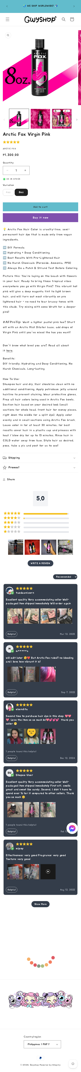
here (9, 350)
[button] (7, 19)
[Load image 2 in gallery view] (40, 119)
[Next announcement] (74, 6)
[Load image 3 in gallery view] (62, 119)
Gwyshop (34, 1065)
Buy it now (40, 217)
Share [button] (11, 479)
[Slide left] (4, 120)
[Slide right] (77, 120)
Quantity (8, 163)
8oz (21, 192)
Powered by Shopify (50, 1065)
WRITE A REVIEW (40, 563)
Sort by (47, 577)
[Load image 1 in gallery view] (19, 119)
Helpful (12, 634)
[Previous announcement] (7, 6)
